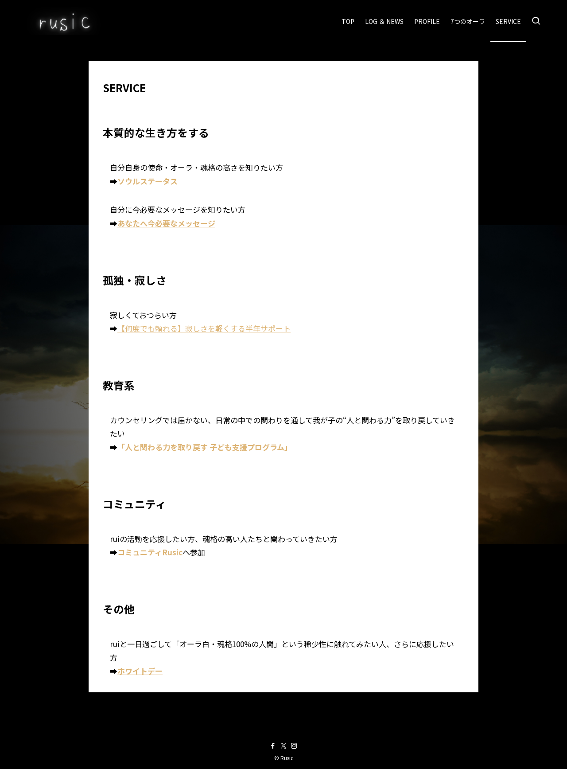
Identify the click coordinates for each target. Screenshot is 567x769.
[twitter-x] (283, 746)
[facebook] (273, 746)
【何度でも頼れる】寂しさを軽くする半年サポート (204, 328)
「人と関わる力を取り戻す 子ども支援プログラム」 (204, 447)
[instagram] (294, 746)
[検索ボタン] (536, 21)
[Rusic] (63, 21)
